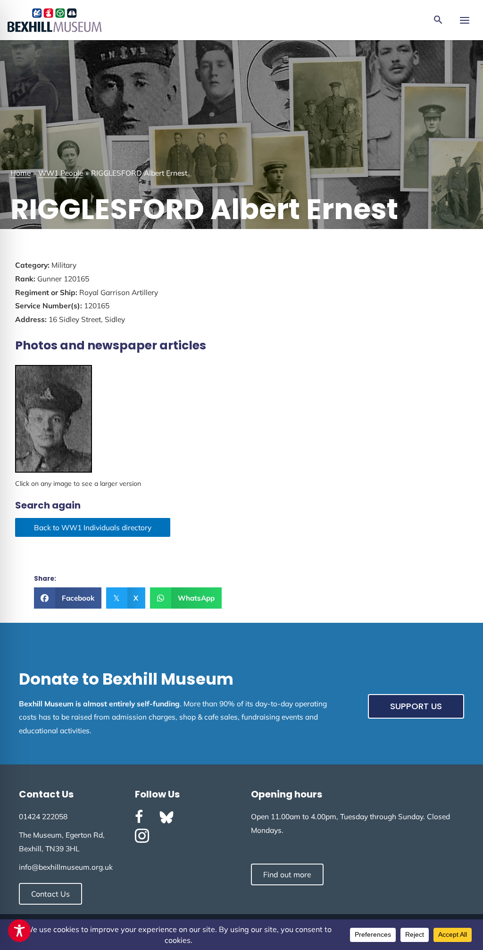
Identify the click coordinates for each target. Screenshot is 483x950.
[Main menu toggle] (464, 20)
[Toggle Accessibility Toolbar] (19, 930)
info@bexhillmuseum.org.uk (66, 867)
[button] (438, 20)
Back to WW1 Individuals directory (92, 527)
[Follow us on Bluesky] (166, 817)
